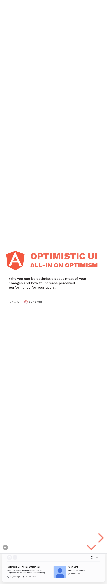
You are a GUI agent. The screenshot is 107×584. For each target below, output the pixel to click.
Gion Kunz (73, 567)
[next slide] (100, 538)
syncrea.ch (75, 574)
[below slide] (91, 549)
